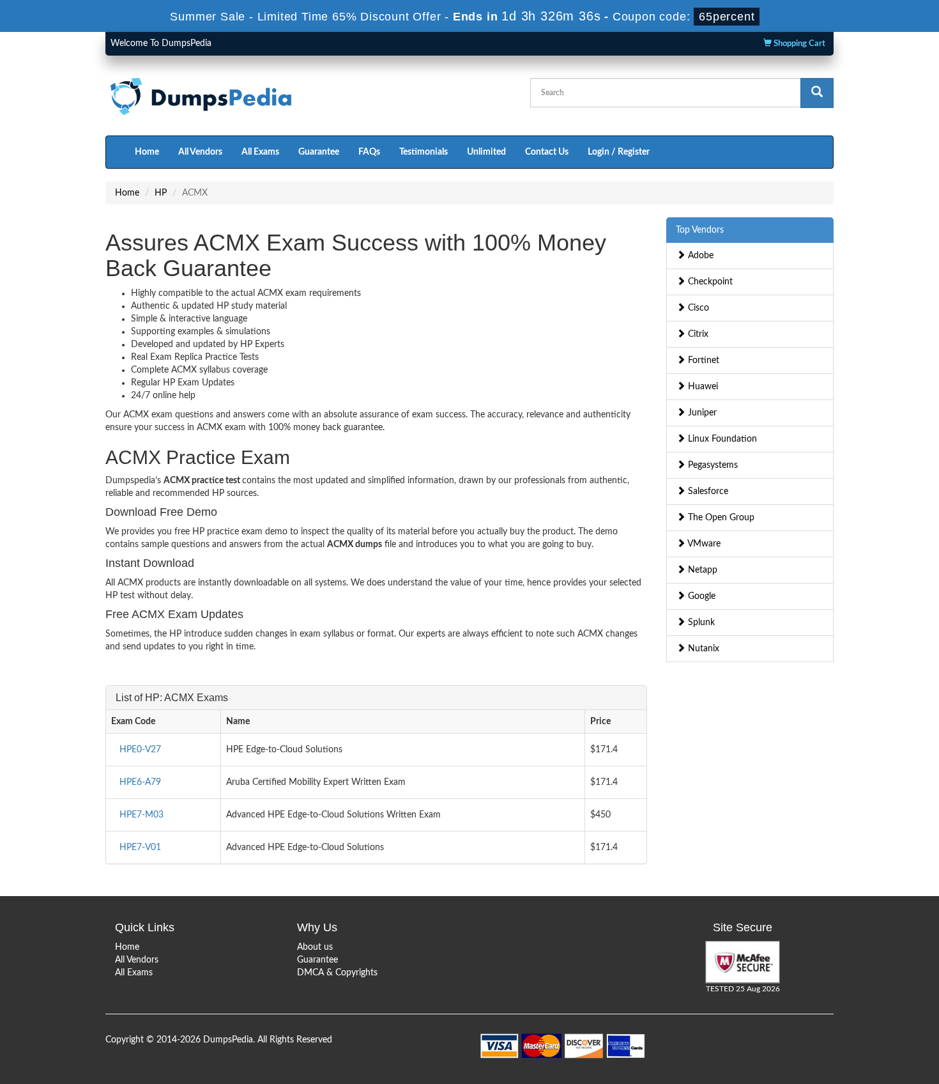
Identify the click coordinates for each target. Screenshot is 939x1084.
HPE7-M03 (141, 814)
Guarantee (318, 152)
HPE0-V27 (140, 749)
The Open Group (719, 517)
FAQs (369, 152)
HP (161, 193)
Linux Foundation (721, 439)
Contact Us (547, 152)
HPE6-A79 (140, 782)
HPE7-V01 (140, 847)
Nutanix (702, 648)
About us (315, 947)
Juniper (701, 412)
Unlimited (486, 152)
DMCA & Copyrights (337, 972)
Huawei (701, 386)
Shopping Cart (798, 44)
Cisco (697, 308)
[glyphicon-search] (817, 93)
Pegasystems (711, 465)
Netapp (701, 570)
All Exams (260, 152)
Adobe (699, 255)
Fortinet (702, 360)
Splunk (700, 622)
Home (147, 152)
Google (700, 596)
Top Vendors (700, 230)
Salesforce (706, 491)
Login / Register (619, 152)
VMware (703, 543)
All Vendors (200, 152)
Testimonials (423, 152)
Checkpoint (709, 281)
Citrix (696, 334)
